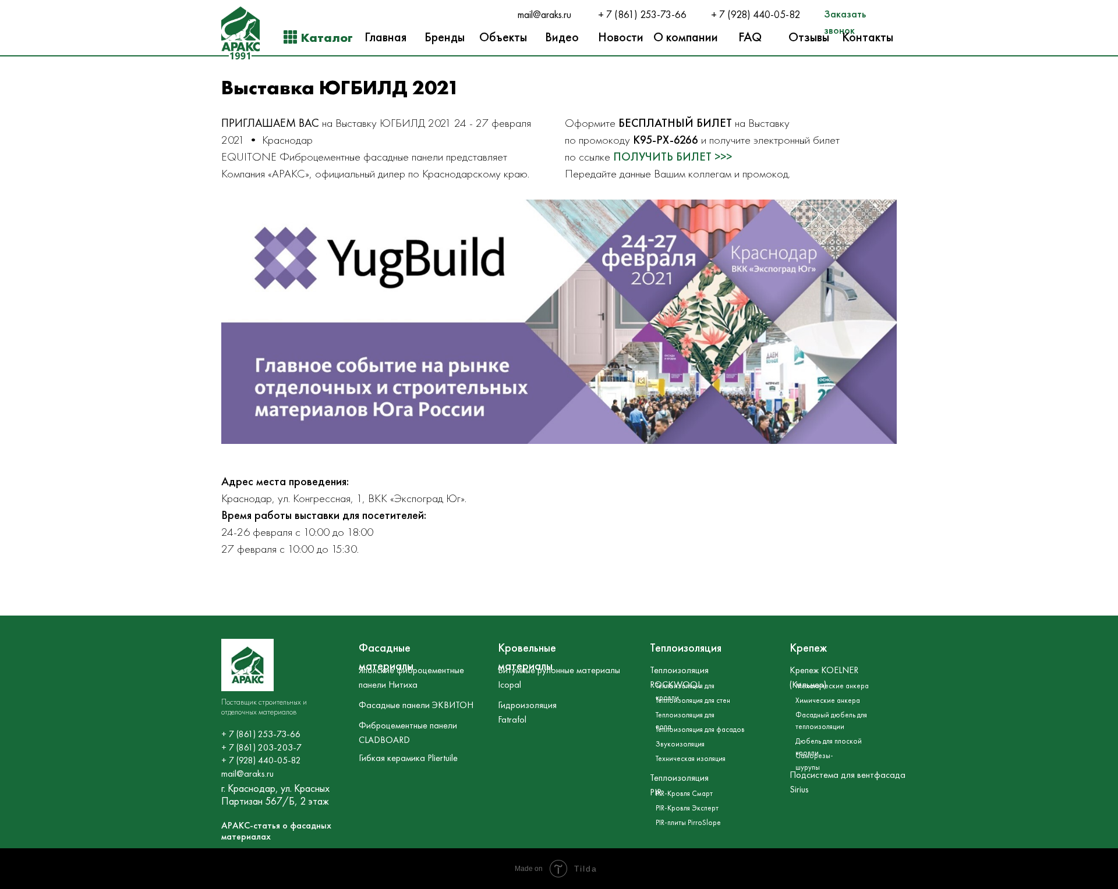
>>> (723, 156)
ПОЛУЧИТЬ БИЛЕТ (663, 156)
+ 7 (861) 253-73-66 (642, 14)
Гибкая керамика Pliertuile (408, 757)
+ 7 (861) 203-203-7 (261, 747)
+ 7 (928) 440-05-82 (755, 14)
